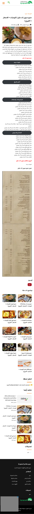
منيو (30, 285)
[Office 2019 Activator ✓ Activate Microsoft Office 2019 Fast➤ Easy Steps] (24, 399)
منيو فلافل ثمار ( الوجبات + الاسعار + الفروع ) (25, 370)
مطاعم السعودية (13, 476)
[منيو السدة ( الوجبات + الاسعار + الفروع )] (24, 429)
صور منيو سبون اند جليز (25, 168)
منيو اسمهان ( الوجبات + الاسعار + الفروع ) (10, 354)
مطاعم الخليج (28, 484)
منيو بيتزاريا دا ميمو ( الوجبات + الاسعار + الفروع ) (25, 354)
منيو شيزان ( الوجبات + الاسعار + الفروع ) (10, 305)
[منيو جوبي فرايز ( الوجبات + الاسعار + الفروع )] (24, 439)
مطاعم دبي (28, 481)
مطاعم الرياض (28, 478)
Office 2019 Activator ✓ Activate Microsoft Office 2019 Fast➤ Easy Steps (10, 398)
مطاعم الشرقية (14, 478)
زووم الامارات (14, 481)
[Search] (8, 2)
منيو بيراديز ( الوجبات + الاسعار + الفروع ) (26, 338)
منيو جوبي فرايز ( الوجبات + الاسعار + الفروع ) (9, 321)
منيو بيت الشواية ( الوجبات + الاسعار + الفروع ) (9, 338)
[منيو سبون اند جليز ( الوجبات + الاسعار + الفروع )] (17, 35)
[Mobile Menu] (4, 3)
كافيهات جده (14, 484)
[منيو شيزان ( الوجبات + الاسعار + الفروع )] (24, 419)
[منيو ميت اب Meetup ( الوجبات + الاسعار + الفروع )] (24, 409)
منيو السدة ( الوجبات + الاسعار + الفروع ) (26, 321)
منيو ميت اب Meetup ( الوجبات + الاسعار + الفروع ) (25, 305)
